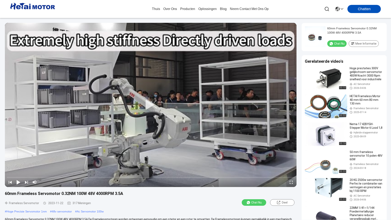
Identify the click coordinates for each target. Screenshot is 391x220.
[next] (26, 182)
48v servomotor (62, 211)
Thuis (156, 9)
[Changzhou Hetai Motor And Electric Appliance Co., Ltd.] (32, 9)
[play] (151, 105)
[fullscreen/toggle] (291, 182)
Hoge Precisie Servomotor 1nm (27, 211)
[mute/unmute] (35, 182)
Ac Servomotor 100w (90, 211)
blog (223, 9)
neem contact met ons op (249, 9)
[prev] (10, 182)
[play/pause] (18, 182)
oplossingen (207, 9)
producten (187, 9)
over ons (170, 9)
